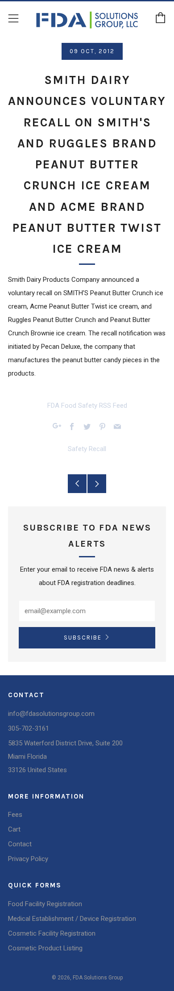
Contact (20, 844)
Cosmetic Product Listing (45, 948)
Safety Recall (87, 449)
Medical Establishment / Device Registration (72, 919)
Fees (15, 815)
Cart (14, 829)
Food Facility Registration (45, 904)
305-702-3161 (28, 728)
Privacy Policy (28, 859)
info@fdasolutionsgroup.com (51, 714)
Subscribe (83, 637)
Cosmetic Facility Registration (51, 933)
